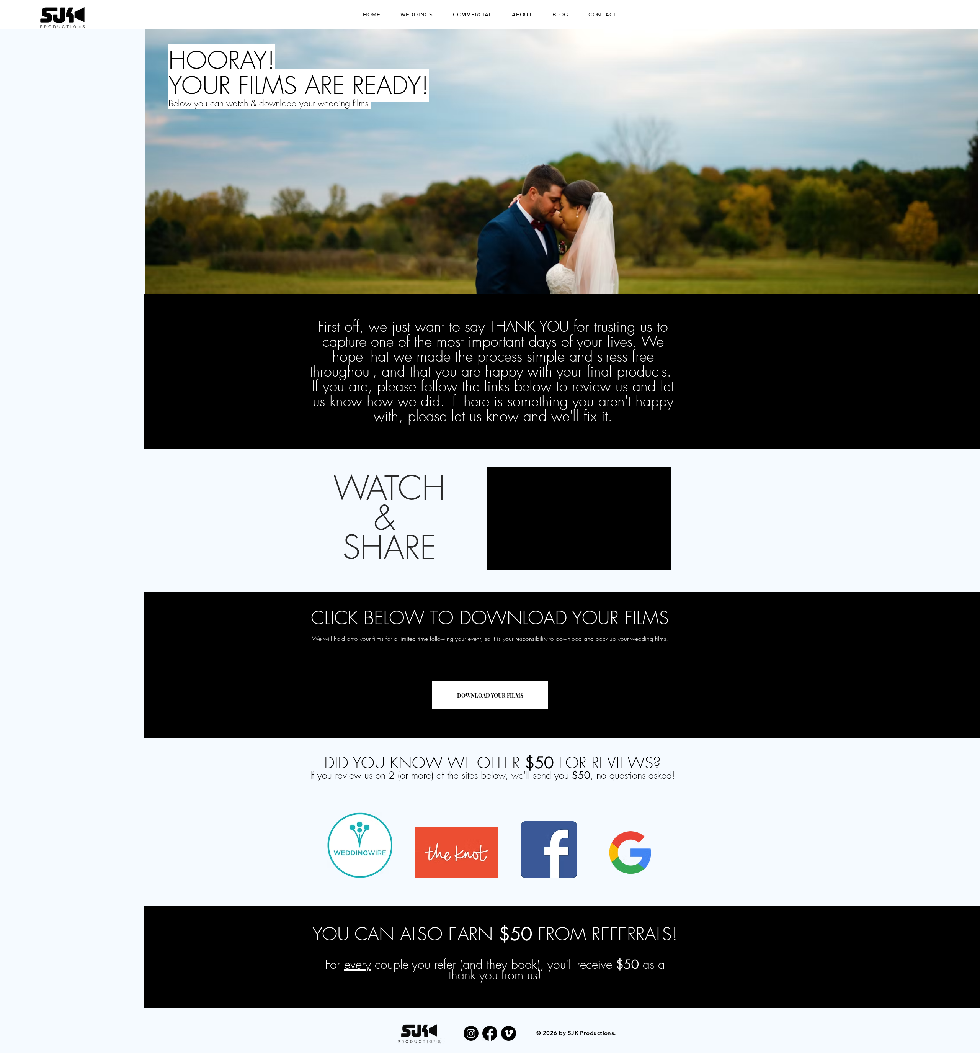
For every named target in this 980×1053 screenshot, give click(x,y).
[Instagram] (471, 1033)
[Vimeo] (508, 1033)
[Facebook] (489, 1033)
